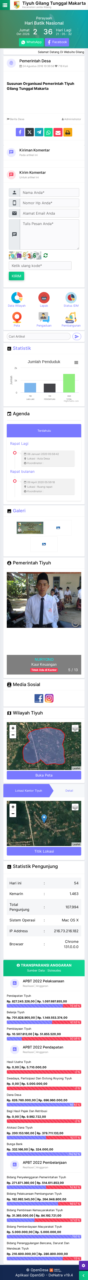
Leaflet (76, 768)
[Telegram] (39, 132)
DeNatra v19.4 (61, 1275)
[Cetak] (67, 132)
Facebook (59, 42)
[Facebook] (20, 132)
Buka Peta (44, 775)
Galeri (19, 510)
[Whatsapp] (48, 132)
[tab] (44, 431)
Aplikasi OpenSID (30, 1275)
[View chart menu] (76, 362)
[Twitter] (29, 132)
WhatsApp (33, 42)
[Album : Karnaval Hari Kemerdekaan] (58, 528)
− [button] (13, 735)
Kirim (16, 276)
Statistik (22, 348)
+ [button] (13, 728)
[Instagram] (49, 698)
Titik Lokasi (44, 851)
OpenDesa (39, 1270)
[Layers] (75, 728)
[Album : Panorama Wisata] (44, 544)
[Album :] (30, 528)
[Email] (58, 132)
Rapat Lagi (34, 453)
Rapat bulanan (32, 481)
